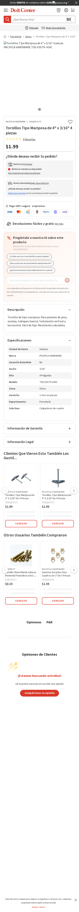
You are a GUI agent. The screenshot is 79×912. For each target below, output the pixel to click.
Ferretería (15, 37)
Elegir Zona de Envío (55, 28)
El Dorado (33, 28)
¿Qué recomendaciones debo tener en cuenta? (31, 270)
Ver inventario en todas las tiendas (24, 173)
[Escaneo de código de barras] (68, 19)
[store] (58, 10)
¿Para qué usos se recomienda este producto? (30, 263)
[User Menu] (66, 10)
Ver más (59, 224)
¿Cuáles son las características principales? (29, 256)
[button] (5, 491)
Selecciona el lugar (17, 193)
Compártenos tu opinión (40, 693)
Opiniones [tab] (33, 622)
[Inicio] (7, 36)
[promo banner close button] (76, 3)
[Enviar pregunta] (67, 280)
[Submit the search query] (7, 19)
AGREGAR (21, 523)
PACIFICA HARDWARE (15, 121)
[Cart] (73, 10)
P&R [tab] (49, 622)
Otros (28, 37)
